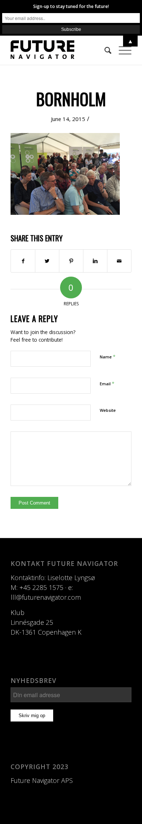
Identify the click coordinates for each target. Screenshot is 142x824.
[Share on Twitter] (47, 261)
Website (108, 410)
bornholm (71, 99)
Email (107, 383)
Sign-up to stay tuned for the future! (71, 6)
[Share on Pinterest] (71, 261)
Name (107, 356)
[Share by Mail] (119, 261)
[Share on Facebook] (23, 261)
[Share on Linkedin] (95, 261)
